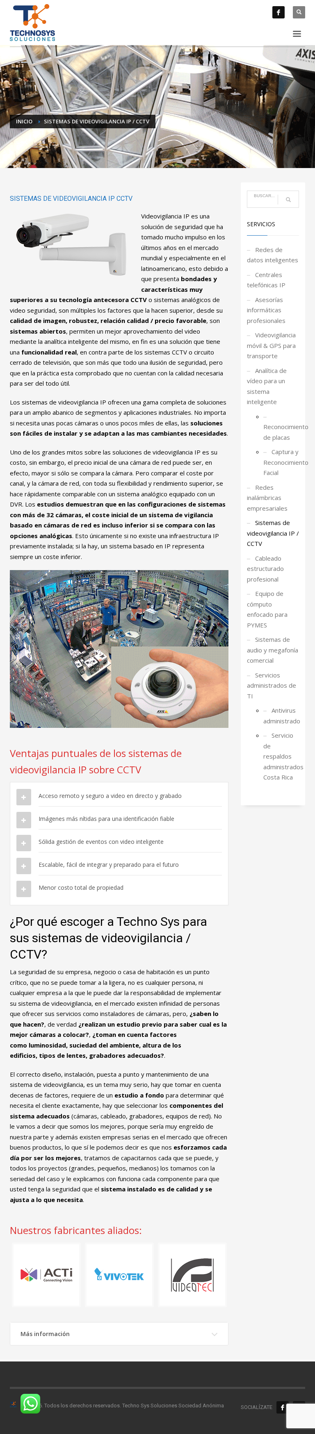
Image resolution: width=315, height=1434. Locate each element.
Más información (45, 1334)
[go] (288, 199)
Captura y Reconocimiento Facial (281, 462)
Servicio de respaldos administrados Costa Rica (281, 756)
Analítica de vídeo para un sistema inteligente (267, 386)
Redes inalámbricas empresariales (267, 497)
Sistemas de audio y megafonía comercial (272, 649)
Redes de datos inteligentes (272, 254)
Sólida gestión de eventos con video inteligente (101, 841)
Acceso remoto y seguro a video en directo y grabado (110, 796)
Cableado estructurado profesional (265, 568)
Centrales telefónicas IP (266, 279)
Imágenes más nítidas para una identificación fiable (106, 819)
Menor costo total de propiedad (81, 887)
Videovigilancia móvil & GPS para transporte (271, 345)
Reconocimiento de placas (281, 432)
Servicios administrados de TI (271, 685)
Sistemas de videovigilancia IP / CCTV (273, 533)
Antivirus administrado (281, 715)
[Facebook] (278, 12)
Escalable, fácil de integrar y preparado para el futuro (109, 864)
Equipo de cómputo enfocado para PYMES (267, 609)
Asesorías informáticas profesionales (266, 310)
